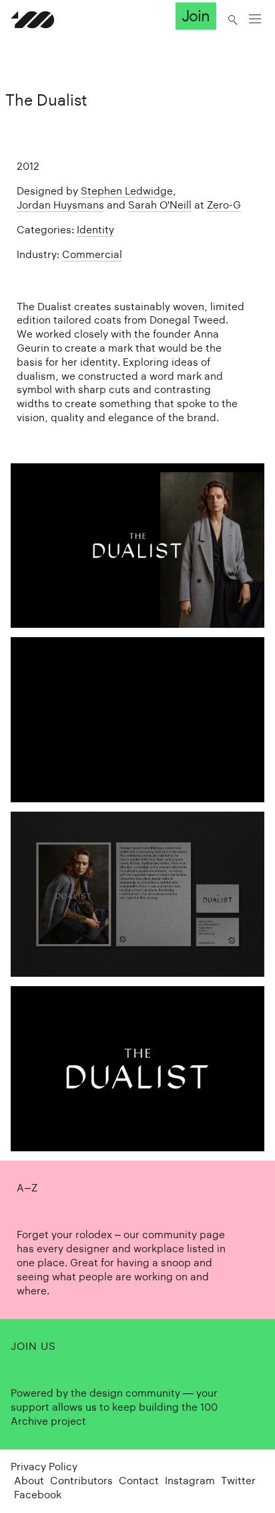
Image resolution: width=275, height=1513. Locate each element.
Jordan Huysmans (60, 205)
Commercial (92, 254)
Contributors (81, 1480)
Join (196, 16)
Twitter (238, 1480)
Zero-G (224, 205)
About (29, 1480)
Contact (139, 1480)
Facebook (37, 1494)
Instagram (190, 1480)
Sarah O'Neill (160, 205)
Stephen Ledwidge (127, 191)
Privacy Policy (44, 1466)
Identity (95, 229)
